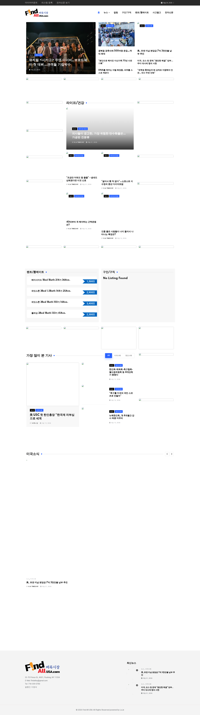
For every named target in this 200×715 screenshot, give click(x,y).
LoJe (121, 710)
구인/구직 (126, 12)
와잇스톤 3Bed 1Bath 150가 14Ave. (50, 302)
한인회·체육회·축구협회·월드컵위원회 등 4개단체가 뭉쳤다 (121, 372)
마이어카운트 (31, 3)
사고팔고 (157, 12)
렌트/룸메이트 (142, 12)
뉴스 (106, 12)
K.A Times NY (79, 142)
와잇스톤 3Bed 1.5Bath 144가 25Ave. (51, 291)
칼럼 (116, 12)
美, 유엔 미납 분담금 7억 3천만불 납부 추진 (47, 582)
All (108, 356)
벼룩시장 (35, 423)
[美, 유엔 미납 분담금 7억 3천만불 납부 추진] (132, 673)
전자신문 (169, 12)
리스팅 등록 (47, 3)
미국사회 (117, 356)
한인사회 (128, 356)
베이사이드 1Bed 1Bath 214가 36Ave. (51, 280)
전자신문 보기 (63, 3)
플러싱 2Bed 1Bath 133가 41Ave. (48, 313)
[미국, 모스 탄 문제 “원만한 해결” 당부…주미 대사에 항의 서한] (132, 688)
